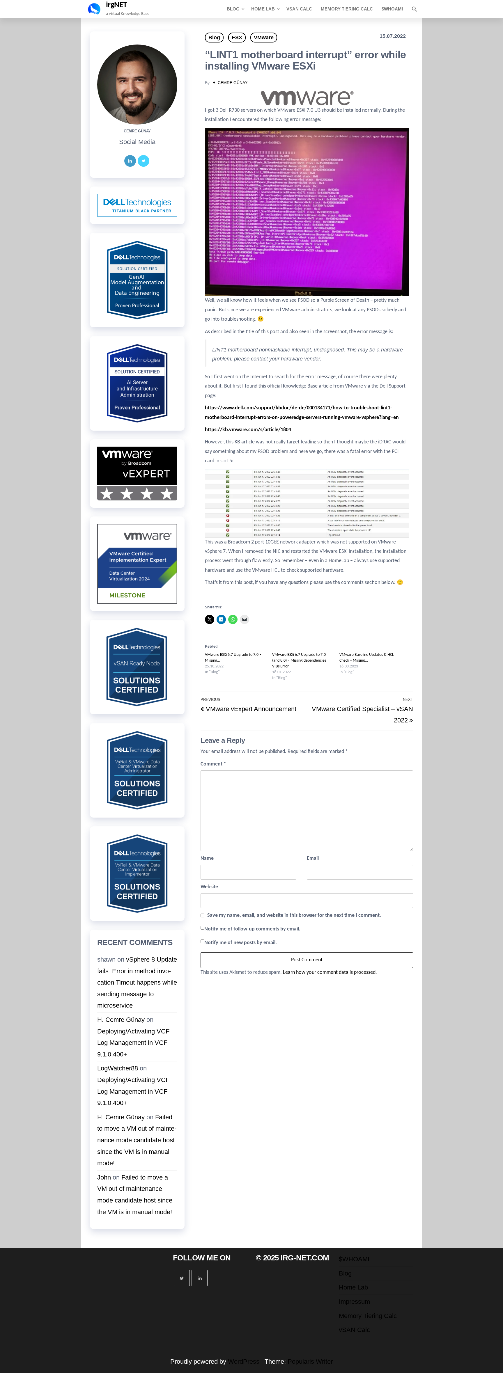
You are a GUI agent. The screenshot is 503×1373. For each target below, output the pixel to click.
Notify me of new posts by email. (240, 943)
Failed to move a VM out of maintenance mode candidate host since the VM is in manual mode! (136, 1140)
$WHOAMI (392, 8)
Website (209, 887)
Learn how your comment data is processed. (330, 972)
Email (313, 858)
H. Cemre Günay (229, 82)
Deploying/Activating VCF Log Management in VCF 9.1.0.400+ (133, 1043)
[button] (414, 9)
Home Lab (263, 8)
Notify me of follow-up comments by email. (252, 929)
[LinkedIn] (130, 161)
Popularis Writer (310, 1361)
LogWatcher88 (117, 1068)
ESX (237, 37)
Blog (233, 8)
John (104, 1177)
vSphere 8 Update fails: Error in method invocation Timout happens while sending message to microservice (137, 982)
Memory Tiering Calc (347, 8)
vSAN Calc (299, 8)
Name (207, 858)
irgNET (116, 5)
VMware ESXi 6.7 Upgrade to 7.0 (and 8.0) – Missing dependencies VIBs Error (299, 661)
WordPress (243, 1361)
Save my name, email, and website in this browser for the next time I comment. (294, 915)
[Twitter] (143, 161)
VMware (264, 37)
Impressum (354, 1301)
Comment (213, 764)
